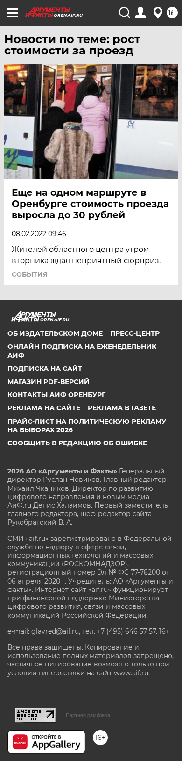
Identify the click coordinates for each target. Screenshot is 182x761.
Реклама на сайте (43, 408)
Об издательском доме (55, 333)
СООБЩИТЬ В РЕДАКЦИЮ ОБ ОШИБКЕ (77, 443)
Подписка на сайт (44, 368)
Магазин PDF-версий (48, 381)
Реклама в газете (122, 408)
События (30, 274)
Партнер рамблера (88, 715)
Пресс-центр (135, 333)
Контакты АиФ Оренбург (56, 395)
